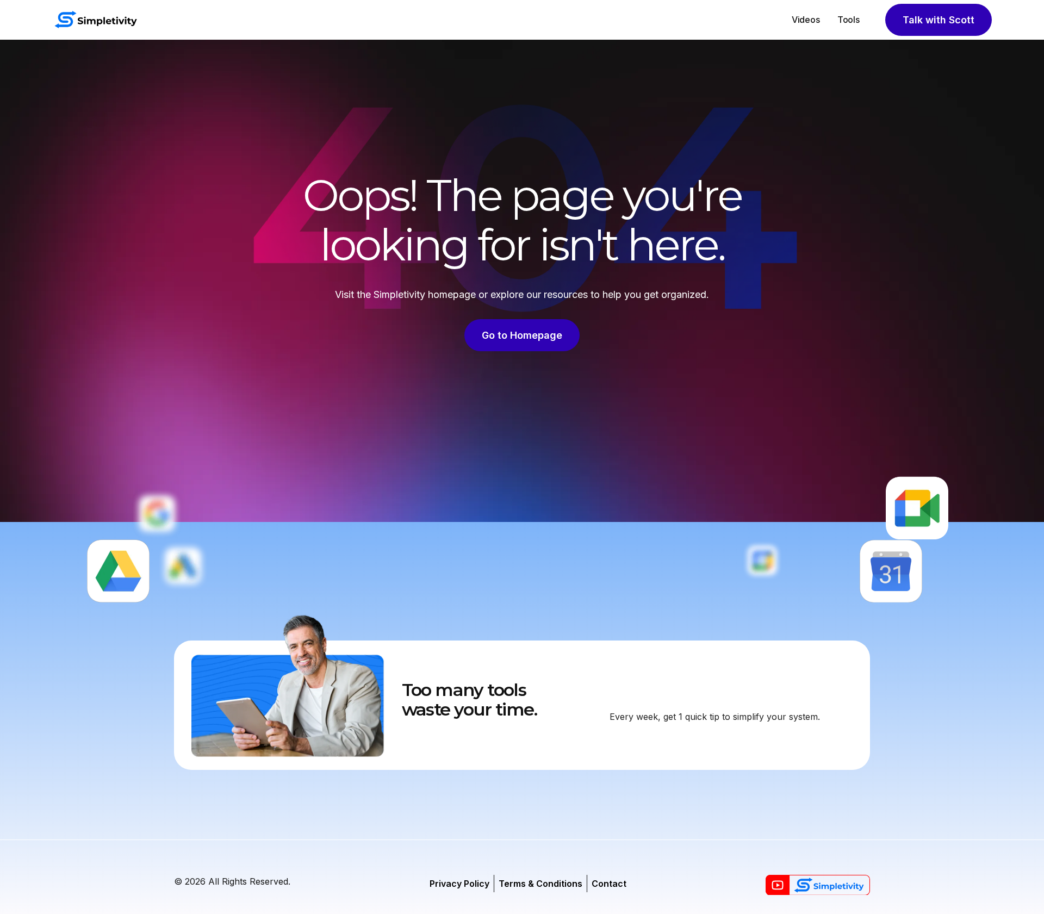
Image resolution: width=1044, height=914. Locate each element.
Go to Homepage (522, 335)
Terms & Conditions (540, 883)
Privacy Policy (459, 883)
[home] (95, 19)
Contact (609, 883)
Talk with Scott (938, 20)
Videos (806, 19)
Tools (848, 19)
